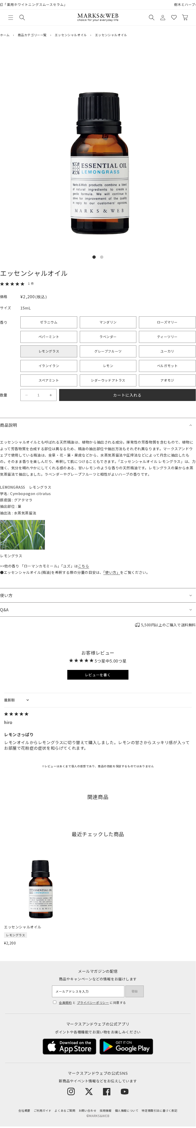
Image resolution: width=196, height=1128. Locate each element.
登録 (135, 991)
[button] (10, 17)
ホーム (5, 35)
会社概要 (24, 1110)
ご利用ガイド (42, 1110)
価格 (3, 296)
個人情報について (127, 1110)
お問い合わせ (88, 1110)
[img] (98, 714)
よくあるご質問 (65, 1110)
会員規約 (65, 1002)
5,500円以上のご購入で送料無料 (168, 624)
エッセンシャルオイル (71, 35)
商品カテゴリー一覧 (32, 35)
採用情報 (105, 1110)
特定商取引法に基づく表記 (159, 1110)
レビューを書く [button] (98, 674)
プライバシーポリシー (93, 1002)
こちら (83, 565)
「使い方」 (111, 572)
